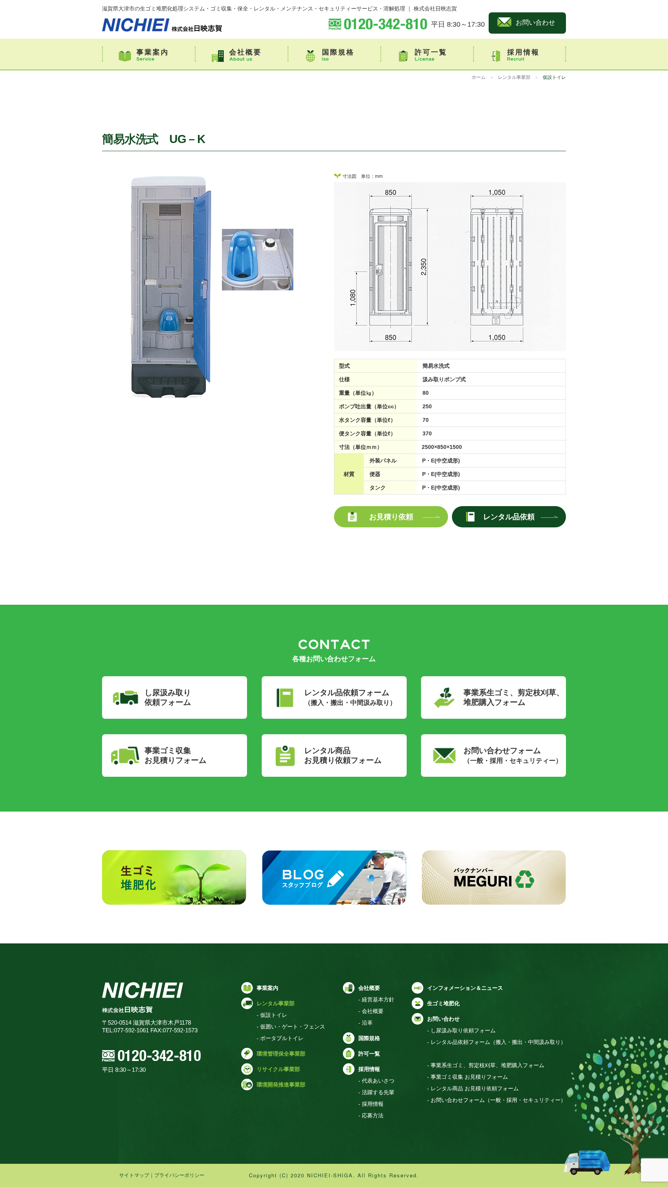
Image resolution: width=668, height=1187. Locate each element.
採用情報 (523, 52)
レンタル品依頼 (509, 517)
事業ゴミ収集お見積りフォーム (175, 755)
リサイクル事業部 (278, 1069)
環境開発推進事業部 (281, 1084)
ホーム (479, 77)
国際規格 (338, 52)
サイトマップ (134, 1175)
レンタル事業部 (514, 77)
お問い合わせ (535, 22)
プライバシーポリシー (179, 1175)
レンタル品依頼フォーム (350, 697)
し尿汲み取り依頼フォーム (168, 697)
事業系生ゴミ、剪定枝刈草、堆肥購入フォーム (514, 697)
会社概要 (245, 52)
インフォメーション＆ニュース (465, 988)
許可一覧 (431, 52)
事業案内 (152, 52)
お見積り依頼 (391, 517)
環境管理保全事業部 (281, 1054)
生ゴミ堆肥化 (443, 1003)
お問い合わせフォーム (513, 755)
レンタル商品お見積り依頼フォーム (343, 755)
